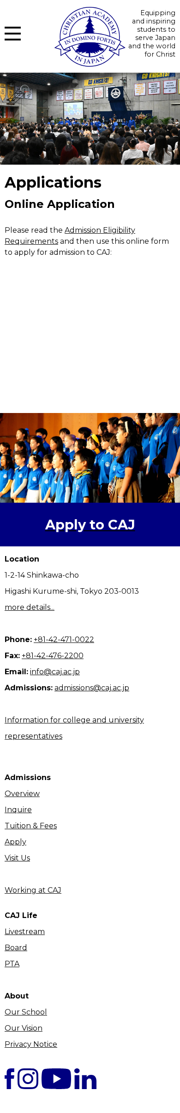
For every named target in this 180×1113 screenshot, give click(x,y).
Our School (26, 1012)
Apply (15, 842)
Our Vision (23, 1028)
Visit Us (17, 858)
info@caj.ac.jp (55, 671)
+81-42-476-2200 (53, 655)
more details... (29, 607)
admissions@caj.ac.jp (91, 687)
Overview (22, 793)
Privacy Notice (31, 1044)
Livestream (25, 931)
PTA (12, 963)
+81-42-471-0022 (64, 639)
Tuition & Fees (31, 825)
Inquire (18, 809)
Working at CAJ (33, 890)
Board (16, 947)
